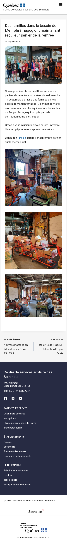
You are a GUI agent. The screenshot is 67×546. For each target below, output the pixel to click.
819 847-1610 (23, 391)
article (22, 137)
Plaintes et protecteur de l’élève (20, 423)
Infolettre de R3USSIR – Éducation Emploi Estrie (50, 346)
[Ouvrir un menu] (60, 4)
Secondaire (9, 446)
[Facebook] (5, 398)
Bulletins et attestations (16, 470)
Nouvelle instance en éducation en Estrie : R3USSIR (16, 346)
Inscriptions (10, 418)
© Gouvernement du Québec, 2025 (33, 537)
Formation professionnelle (17, 456)
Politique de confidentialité (17, 484)
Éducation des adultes (15, 451)
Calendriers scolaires (14, 413)
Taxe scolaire (10, 479)
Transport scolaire (13, 427)
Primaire (8, 442)
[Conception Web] (36, 511)
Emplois (8, 475)
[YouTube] (20, 398)
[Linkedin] (13, 398)
